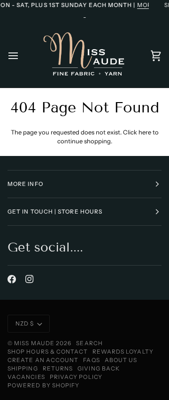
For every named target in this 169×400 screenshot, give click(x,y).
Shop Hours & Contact (48, 351)
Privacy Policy (76, 376)
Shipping (23, 368)
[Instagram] (29, 279)
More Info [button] (25, 183)
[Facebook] (12, 279)
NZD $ (24, 323)
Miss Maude (34, 343)
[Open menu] (22, 55)
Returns (58, 368)
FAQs (91, 359)
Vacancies (26, 376)
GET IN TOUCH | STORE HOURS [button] (55, 211)
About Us (121, 359)
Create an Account (43, 359)
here (144, 132)
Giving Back (98, 368)
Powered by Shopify (43, 385)
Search (89, 343)
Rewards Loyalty (123, 351)
